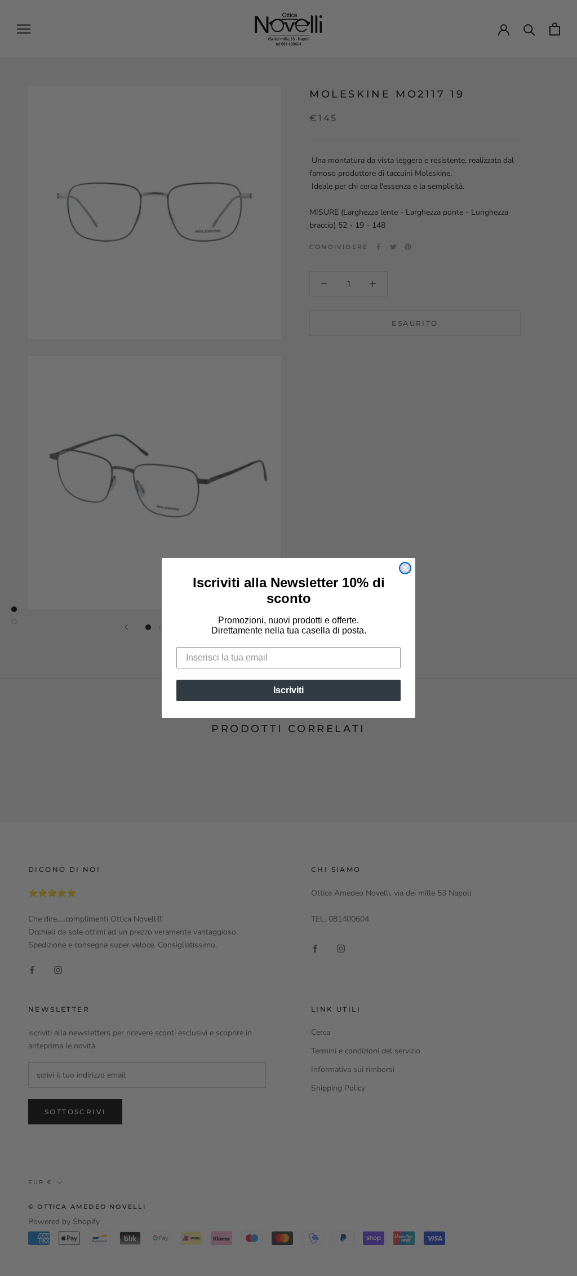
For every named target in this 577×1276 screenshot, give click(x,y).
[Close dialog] (405, 568)
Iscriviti (288, 690)
